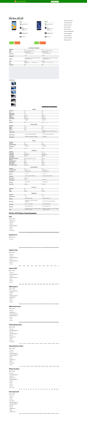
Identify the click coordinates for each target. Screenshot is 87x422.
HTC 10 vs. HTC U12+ (68, 37)
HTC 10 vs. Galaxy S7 (68, 22)
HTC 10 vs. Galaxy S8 (68, 33)
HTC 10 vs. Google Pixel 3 (69, 31)
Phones (39, 1)
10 (21, 21)
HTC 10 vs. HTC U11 (68, 24)
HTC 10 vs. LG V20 (67, 39)
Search (50, 1)
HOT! (44, 1)
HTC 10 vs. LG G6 (67, 29)
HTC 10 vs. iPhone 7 (67, 35)
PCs (42, 1)
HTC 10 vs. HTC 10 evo (68, 20)
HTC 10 (25, 50)
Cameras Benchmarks (33, 1)
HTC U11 (43, 50)
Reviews (28, 1)
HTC (20, 21)
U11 (47, 21)
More (47, 1)
